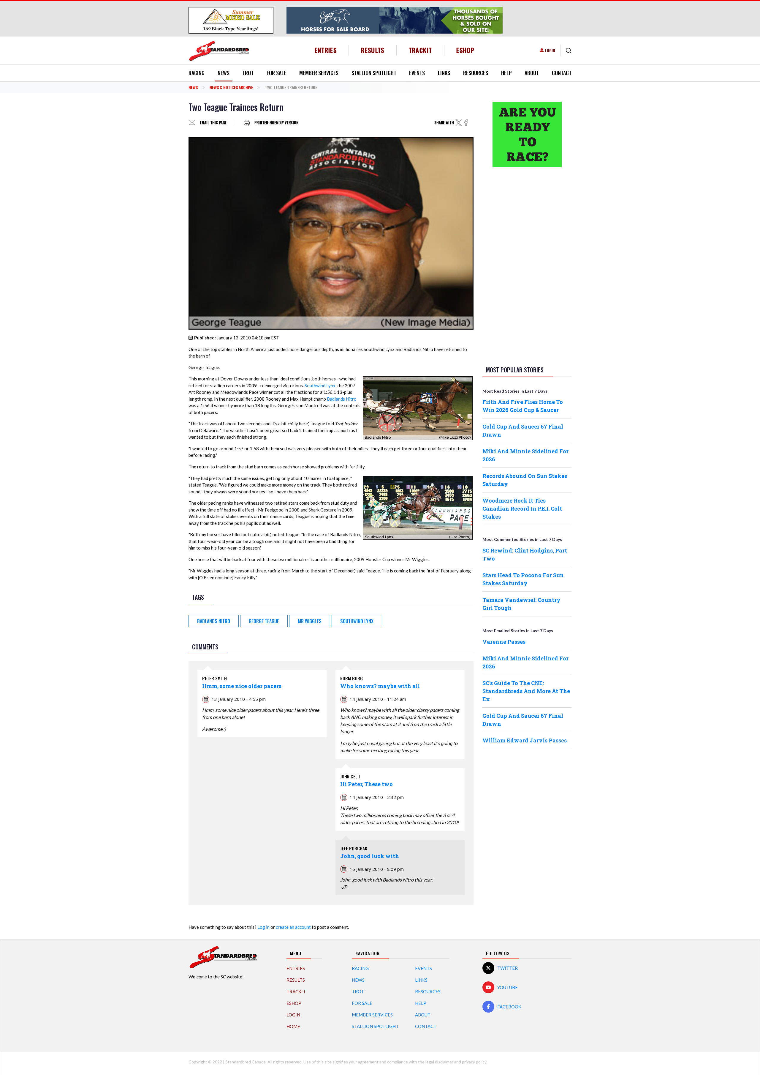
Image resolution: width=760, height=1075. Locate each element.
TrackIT (420, 50)
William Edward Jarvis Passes (524, 740)
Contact (561, 73)
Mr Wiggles (310, 621)
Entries (326, 50)
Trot (248, 73)
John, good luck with (369, 856)
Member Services (318, 73)
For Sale (276, 73)
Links (444, 73)
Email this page (213, 122)
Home (293, 1026)
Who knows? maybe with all (380, 686)
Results (372, 50)
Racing (197, 73)
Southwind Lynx (320, 385)
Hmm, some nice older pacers (241, 686)
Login (550, 50)
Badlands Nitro (342, 399)
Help (506, 73)
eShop (465, 50)
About (532, 73)
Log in (263, 927)
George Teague (264, 621)
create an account (293, 927)
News (223, 73)
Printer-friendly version (276, 122)
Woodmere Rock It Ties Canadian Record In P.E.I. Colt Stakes (522, 508)
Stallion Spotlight (374, 73)
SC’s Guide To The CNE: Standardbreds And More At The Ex (526, 691)
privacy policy (474, 1061)
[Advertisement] (527, 265)
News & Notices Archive (231, 87)
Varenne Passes (503, 641)
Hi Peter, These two (366, 784)
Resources (475, 73)
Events (417, 73)
